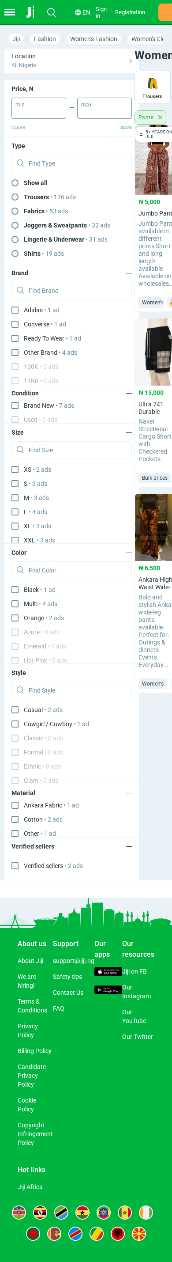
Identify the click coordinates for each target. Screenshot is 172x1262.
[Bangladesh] (33, 1234)
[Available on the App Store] (108, 972)
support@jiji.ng (73, 960)
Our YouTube (134, 1016)
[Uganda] (40, 1212)
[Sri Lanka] (54, 1234)
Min (20, 105)
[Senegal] (125, 1212)
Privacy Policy (28, 1030)
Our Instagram (136, 992)
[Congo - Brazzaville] (97, 1234)
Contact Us (68, 992)
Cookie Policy (27, 1105)
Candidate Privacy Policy (32, 1075)
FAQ (58, 1008)
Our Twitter (137, 1036)
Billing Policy (35, 1050)
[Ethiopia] (104, 1212)
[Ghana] (82, 1212)
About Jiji (30, 960)
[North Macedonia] (139, 1234)
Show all (36, 183)
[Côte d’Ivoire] (146, 1212)
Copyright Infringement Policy (35, 1134)
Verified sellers (53, 866)
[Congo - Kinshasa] (75, 1234)
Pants (146, 117)
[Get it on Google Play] (108, 991)
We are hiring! (27, 981)
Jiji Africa (30, 1186)
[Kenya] (19, 1212)
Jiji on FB (134, 971)
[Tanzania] (61, 1212)
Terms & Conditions (32, 1006)
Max (86, 105)
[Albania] (118, 1234)
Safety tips (67, 976)
